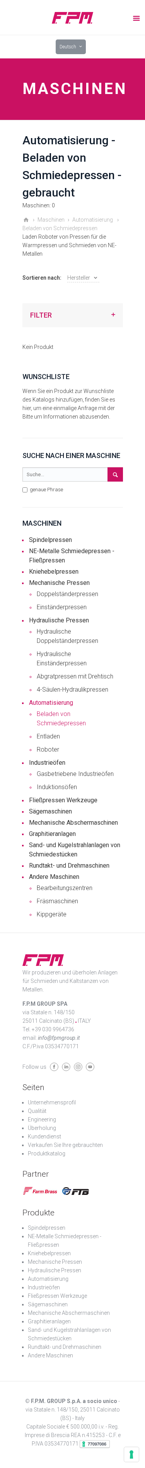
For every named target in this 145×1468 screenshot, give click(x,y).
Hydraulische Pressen (59, 620)
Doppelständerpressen (67, 594)
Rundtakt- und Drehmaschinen (69, 865)
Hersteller (78, 278)
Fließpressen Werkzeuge (63, 800)
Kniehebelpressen (53, 571)
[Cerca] (115, 474)
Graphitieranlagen (52, 833)
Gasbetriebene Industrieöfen (75, 774)
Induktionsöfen (57, 787)
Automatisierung (51, 702)
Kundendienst (44, 1136)
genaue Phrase (46, 489)
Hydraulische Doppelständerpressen (67, 636)
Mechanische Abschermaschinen (73, 822)
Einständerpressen (62, 607)
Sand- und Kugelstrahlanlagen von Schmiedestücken (74, 849)
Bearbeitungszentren (64, 888)
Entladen (48, 736)
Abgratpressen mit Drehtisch (75, 676)
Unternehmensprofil (52, 1102)
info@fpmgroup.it (59, 1038)
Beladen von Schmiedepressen (61, 718)
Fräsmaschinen (57, 901)
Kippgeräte (52, 914)
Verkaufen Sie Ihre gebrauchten (65, 1145)
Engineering (42, 1119)
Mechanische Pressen (59, 582)
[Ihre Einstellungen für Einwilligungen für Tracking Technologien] (131, 1454)
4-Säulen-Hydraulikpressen (72, 689)
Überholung (42, 1128)
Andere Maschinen (54, 876)
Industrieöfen (47, 762)
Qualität (37, 1111)
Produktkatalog (46, 1153)
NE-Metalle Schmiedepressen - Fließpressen (71, 555)
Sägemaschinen (50, 811)
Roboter (48, 749)
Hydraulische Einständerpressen (62, 658)
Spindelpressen (50, 539)
